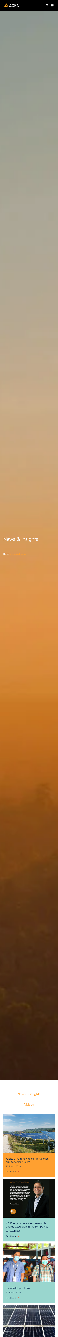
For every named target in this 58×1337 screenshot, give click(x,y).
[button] (47, 5)
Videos (29, 1104)
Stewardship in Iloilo (18, 1288)
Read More (12, 1171)
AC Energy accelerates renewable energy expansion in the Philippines (27, 1225)
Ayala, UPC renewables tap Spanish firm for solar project (27, 1160)
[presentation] (29, 1133)
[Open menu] (52, 5)
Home (6, 554)
